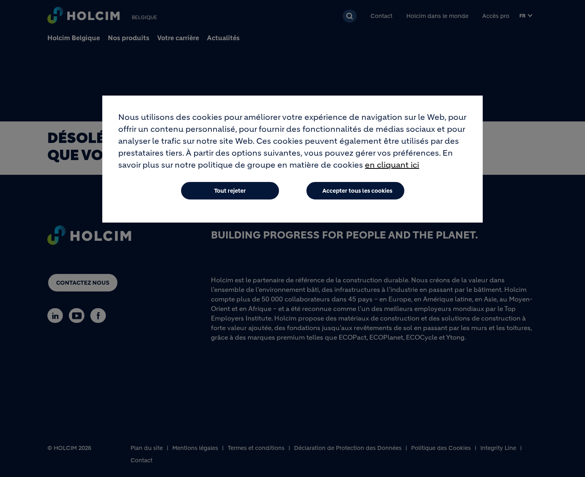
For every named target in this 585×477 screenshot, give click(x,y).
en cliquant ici (392, 165)
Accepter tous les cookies (357, 190)
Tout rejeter (230, 190)
